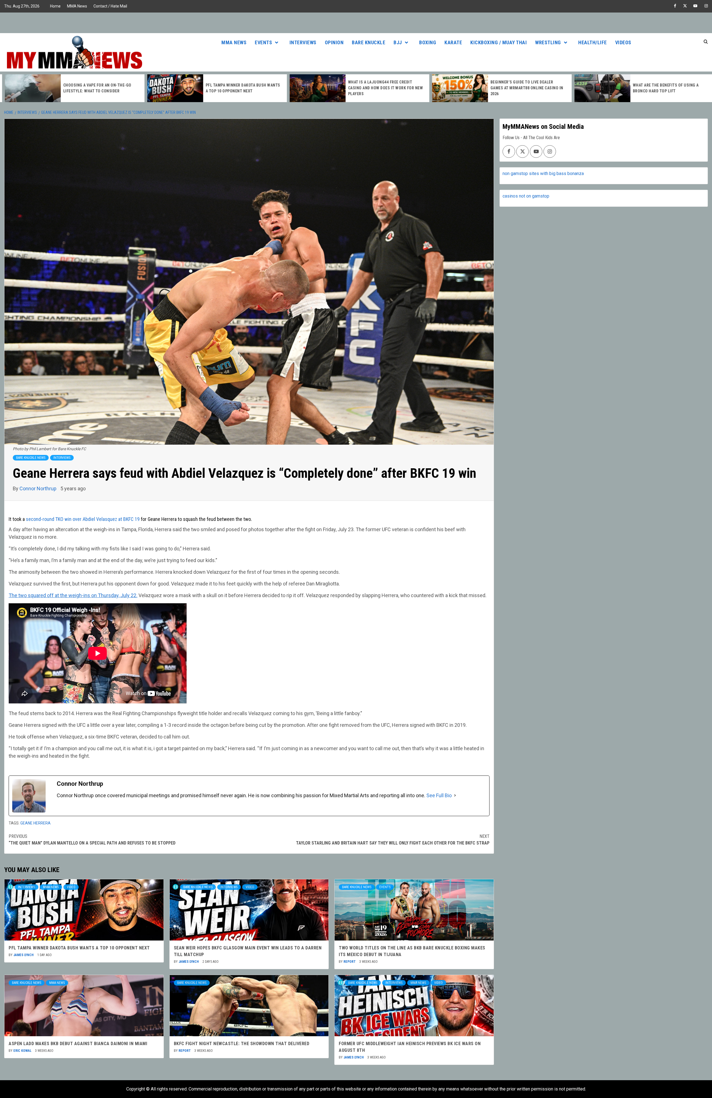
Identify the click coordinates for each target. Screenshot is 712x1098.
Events (263, 42)
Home (55, 6)
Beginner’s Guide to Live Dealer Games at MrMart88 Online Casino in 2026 (523, 88)
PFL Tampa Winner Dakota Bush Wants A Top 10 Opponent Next (79, 948)
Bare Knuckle (368, 42)
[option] (71, 88)
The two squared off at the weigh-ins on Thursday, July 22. (73, 595)
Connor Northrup (38, 488)
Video (71, 887)
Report (350, 962)
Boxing (427, 42)
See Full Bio (439, 795)
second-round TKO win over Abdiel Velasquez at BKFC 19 (83, 519)
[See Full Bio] (455, 795)
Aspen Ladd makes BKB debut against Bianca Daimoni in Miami (78, 1043)
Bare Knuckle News (30, 458)
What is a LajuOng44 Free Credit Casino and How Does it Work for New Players (382, 88)
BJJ (398, 42)
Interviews (303, 42)
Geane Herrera (35, 823)
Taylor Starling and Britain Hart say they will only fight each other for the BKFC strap (393, 840)
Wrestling (548, 42)
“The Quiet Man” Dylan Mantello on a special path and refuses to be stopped (92, 840)
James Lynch (23, 955)
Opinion (334, 42)
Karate (453, 42)
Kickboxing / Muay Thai (498, 42)
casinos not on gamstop (526, 196)
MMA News (77, 6)
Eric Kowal (22, 1051)
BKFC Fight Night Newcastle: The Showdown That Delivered (242, 1043)
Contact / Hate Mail (110, 6)
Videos (623, 42)
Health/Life (592, 42)
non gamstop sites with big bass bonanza (543, 173)
